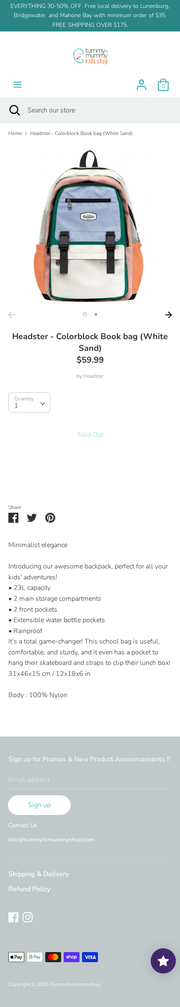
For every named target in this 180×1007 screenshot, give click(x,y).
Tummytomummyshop (75, 984)
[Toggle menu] (17, 85)
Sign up (39, 805)
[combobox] (29, 402)
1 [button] (85, 314)
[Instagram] (28, 916)
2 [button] (96, 314)
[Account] (141, 81)
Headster (93, 376)
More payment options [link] (90, 480)
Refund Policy (29, 889)
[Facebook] (13, 916)
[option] (90, 225)
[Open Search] (13, 110)
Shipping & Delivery (38, 874)
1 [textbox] (16, 405)
